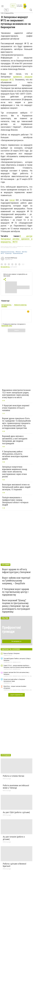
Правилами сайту (6, 326)
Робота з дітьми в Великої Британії (14, 865)
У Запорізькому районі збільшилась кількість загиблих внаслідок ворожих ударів (15, 455)
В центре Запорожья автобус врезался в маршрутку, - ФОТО (16, 239)
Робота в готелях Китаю (13, 776)
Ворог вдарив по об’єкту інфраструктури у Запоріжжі (16, 571)
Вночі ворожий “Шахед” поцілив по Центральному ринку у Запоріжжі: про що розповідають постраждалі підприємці (16, 606)
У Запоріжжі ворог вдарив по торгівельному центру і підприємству (15, 592)
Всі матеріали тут (16, 641)
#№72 (2, 253)
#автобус (24, 252)
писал (12, 200)
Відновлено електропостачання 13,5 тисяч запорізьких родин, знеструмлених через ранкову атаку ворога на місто (16, 394)
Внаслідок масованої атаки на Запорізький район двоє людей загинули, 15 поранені (16, 487)
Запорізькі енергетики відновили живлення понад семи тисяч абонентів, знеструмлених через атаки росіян (14, 472)
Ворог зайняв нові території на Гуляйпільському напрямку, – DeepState (16, 580)
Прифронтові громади (11, 629)
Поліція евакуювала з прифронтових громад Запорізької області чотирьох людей (15, 501)
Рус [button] (6, 10)
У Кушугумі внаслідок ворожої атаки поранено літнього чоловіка (15, 408)
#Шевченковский (18, 253)
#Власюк (18, 252)
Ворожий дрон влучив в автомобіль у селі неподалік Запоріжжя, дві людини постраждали (14, 440)
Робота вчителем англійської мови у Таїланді (16, 786)
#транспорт (8, 253)
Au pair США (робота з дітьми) (16, 812)
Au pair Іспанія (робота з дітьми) (14, 838)
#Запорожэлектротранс (8, 252)
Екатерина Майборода (11, 258)
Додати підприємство (16, 695)
